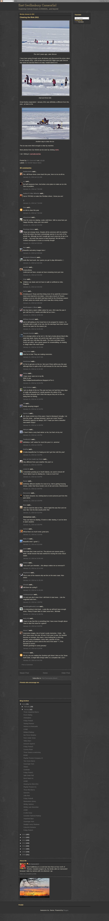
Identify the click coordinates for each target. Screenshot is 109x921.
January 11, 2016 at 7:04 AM (32, 189)
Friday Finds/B (28, 798)
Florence (26, 653)
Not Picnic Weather (30, 735)
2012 (24, 843)
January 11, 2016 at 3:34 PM (32, 489)
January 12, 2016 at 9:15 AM (32, 544)
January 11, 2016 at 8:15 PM (32, 512)
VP (24, 403)
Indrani (25, 529)
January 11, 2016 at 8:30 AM (32, 243)
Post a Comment (27, 664)
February (27, 706)
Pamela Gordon (28, 333)
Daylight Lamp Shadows (31, 824)
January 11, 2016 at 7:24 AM (32, 213)
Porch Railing (28, 715)
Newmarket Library (30, 801)
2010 (24, 849)
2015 (24, 834)
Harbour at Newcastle (31, 726)
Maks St (26, 539)
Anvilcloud (27, 361)
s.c (24, 181)
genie (25, 549)
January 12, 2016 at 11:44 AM (33, 590)
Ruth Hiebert (27, 387)
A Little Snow (28, 813)
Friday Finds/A (28, 830)
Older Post (66, 673)
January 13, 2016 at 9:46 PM (32, 626)
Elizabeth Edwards (29, 257)
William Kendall (28, 319)
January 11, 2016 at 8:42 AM (32, 263)
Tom (24, 207)
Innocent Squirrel (29, 744)
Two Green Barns (29, 761)
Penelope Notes (28, 229)
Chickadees (27, 718)
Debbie (25, 563)
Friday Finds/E (28, 720)
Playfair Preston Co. (30, 787)
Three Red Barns (29, 790)
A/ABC (26, 781)
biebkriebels (27, 171)
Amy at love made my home (33, 459)
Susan (25, 481)
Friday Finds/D (28, 746)
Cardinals (27, 769)
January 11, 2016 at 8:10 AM (32, 225)
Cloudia (26, 584)
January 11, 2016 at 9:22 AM (32, 275)
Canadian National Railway (32, 816)
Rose (25, 505)
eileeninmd (27, 217)
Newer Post (24, 673)
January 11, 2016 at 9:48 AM (32, 303)
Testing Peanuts (29, 723)
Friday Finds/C (28, 772)
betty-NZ (26, 618)
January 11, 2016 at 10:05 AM (33, 315)
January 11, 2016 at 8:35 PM (32, 524)
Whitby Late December (31, 807)
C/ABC (26, 729)
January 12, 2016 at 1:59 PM (32, 602)
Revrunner (26, 493)
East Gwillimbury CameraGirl (37, 5)
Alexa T (25, 630)
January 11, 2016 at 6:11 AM (32, 177)
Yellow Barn (27, 741)
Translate (81, 22)
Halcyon (26, 429)
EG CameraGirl (33, 864)
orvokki (25, 267)
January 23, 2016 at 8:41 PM (32, 660)
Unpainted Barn (29, 818)
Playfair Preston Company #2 (33, 758)
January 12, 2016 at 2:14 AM (32, 534)
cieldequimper (28, 594)
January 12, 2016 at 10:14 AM (33, 568)
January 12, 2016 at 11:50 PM (33, 614)
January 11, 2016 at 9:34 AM (32, 287)
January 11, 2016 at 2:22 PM (32, 455)
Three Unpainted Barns (31, 712)
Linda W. (26, 469)
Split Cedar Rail (29, 775)
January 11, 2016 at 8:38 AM (32, 253)
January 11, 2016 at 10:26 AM (33, 347)
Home (45, 673)
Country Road (28, 749)
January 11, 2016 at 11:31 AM (33, 369)
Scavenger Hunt (29, 764)
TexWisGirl (27, 439)
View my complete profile (28, 874)
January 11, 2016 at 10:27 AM (33, 357)
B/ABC (26, 755)
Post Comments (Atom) (49, 678)
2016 (24, 704)
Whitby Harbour (29, 804)
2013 (24, 840)
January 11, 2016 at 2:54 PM (32, 465)
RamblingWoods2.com (31, 606)
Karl (24, 247)
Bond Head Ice (28, 778)
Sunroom (27, 793)
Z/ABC (26, 810)
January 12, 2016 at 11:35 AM (33, 580)
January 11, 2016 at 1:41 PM (32, 435)
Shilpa (25, 373)
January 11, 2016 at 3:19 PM (32, 477)
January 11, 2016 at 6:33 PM (32, 500)
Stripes (26, 767)
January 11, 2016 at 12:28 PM (33, 425)
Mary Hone (27, 351)
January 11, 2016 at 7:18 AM (32, 203)
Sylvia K (26, 413)
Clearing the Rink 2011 (31, 784)
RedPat (25, 449)
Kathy (25, 291)
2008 (24, 854)
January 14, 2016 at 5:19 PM (32, 648)
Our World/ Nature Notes (33, 163)
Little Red (27, 795)
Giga (24, 279)
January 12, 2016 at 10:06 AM (33, 558)
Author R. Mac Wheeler (31, 193)
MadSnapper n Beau (30, 307)
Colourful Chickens (30, 827)
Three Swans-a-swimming (32, 752)
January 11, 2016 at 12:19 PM (33, 399)
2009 (24, 852)
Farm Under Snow (30, 738)
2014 (24, 837)
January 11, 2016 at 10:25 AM (33, 329)
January (27, 709)
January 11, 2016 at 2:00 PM (32, 445)
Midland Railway (29, 732)
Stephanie (26, 572)
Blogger (65, 910)
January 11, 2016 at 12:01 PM (33, 383)
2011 (24, 846)
